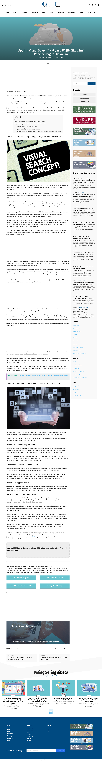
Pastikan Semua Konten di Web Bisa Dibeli (27, 126)
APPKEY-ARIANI (13, 708)
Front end (75, 337)
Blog (36, 44)
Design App (76, 389)
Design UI (75, 392)
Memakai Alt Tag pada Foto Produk (25, 128)
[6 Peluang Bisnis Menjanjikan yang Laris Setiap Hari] (63, 688)
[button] (98, 5)
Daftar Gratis (91, 83)
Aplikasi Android (77, 365)
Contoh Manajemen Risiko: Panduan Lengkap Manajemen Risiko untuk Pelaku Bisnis (38, 699)
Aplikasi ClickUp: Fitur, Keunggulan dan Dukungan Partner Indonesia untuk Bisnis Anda (13, 700)
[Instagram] (48, 730)
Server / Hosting (77, 331)
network (75, 307)
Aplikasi (75, 192)
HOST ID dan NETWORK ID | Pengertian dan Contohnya (82, 311)
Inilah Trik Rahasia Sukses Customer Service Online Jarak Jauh (20, 658)
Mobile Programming (79, 371)
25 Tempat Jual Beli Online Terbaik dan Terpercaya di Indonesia (81, 238)
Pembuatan (76, 206)
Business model (21, 648)
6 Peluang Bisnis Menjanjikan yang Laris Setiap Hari (63, 699)
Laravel (75, 344)
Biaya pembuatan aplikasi (80, 377)
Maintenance (76, 328)
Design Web (76, 386)
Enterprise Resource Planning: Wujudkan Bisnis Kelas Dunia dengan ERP (89, 699)
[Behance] (3, 5)
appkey (42, 57)
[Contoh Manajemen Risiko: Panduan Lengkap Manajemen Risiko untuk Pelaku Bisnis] (38, 688)
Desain (74, 280)
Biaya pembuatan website (79, 353)
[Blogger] (6, 5)
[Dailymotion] (8, 5)
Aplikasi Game (77, 362)
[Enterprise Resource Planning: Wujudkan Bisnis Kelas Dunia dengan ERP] (88, 688)
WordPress (76, 325)
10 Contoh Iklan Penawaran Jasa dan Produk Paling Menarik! (83, 268)
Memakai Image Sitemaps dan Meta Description (28, 129)
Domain (75, 334)
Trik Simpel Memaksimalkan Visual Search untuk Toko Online (30, 123)
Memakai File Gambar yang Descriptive (26, 124)
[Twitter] (95, 5)
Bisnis (39, 44)
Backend (75, 341)
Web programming (78, 347)
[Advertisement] (38, 78)
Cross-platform (77, 374)
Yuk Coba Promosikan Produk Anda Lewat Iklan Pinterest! (54, 658)
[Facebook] (92, 5)
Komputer (75, 250)
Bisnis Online (14, 648)
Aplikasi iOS (76, 368)
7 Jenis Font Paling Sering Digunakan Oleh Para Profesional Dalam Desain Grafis (84, 180)
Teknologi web (77, 350)
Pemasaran (84, 98)
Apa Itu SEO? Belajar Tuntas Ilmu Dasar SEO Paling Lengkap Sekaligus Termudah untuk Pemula (39, 131)
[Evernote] (90, 5)
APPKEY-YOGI (64, 705)
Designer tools (77, 395)
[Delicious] (11, 5)
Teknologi (85, 102)
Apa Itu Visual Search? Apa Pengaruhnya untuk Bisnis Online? (30, 121)
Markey (34, 537)
